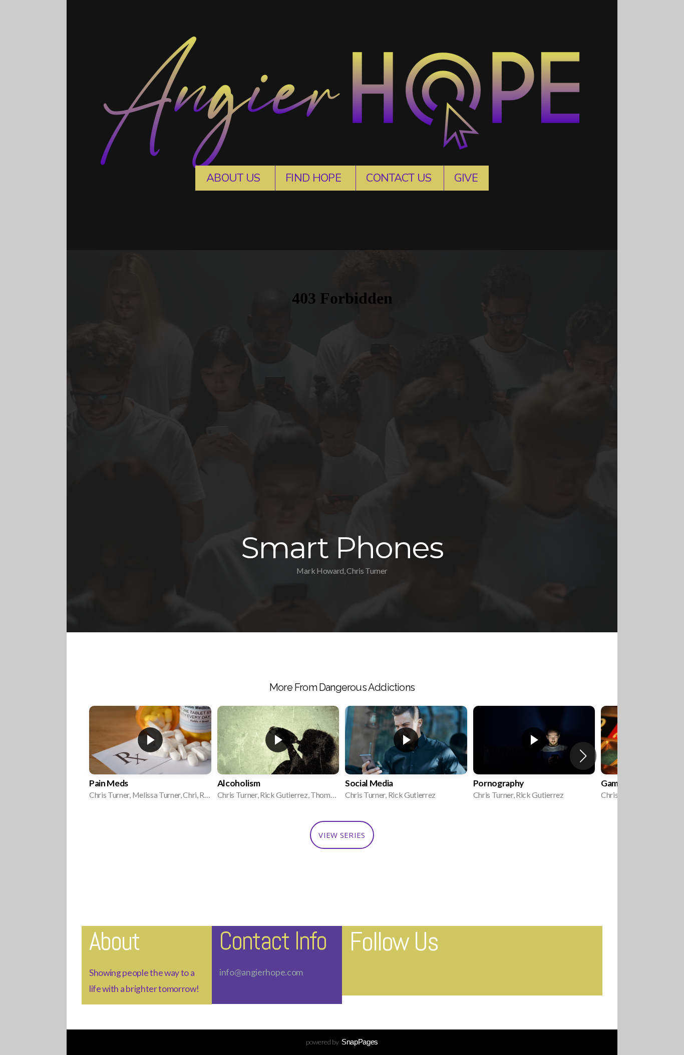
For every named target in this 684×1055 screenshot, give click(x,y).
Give (466, 178)
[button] (583, 756)
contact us (398, 178)
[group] (150, 756)
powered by (342, 1041)
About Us (234, 178)
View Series (341, 835)
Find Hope (314, 178)
